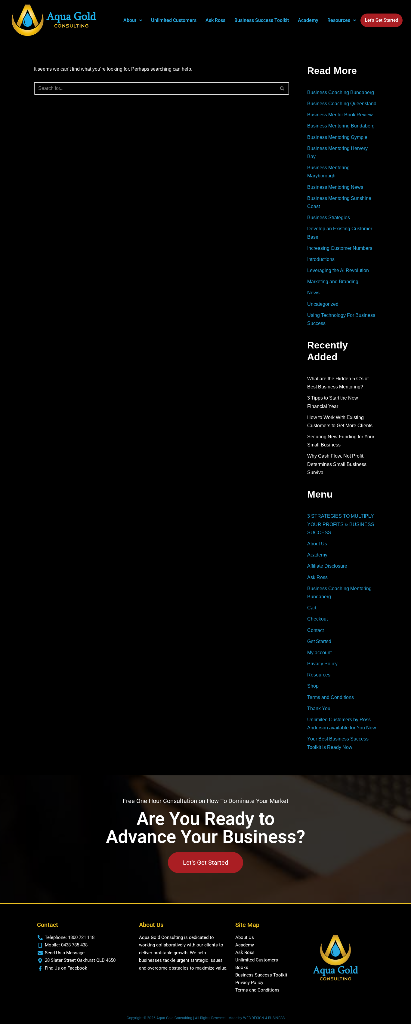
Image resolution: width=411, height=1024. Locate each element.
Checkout (317, 618)
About (129, 20)
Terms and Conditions (330, 697)
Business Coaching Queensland (341, 103)
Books (241, 967)
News (313, 292)
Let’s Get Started (381, 20)
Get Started (319, 641)
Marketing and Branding (332, 281)
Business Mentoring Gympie (337, 137)
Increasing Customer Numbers (339, 248)
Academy (308, 20)
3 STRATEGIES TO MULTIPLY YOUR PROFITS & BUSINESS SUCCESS (340, 524)
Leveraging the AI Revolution (338, 270)
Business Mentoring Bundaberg (341, 125)
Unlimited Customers (173, 20)
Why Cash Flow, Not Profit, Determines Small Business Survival (336, 464)
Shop (313, 685)
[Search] (282, 88)
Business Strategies (328, 217)
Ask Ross (215, 20)
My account (319, 652)
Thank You (318, 708)
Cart (311, 607)
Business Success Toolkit (261, 20)
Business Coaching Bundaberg (340, 92)
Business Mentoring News (335, 187)
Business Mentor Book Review (340, 114)
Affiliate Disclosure (327, 566)
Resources (318, 674)
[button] (133, 20)
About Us (317, 543)
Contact (315, 630)
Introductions (321, 259)
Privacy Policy (322, 663)
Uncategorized (322, 304)
